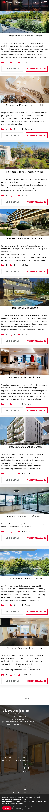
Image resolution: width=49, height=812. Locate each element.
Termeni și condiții (19, 793)
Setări (28, 808)
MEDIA (27, 764)
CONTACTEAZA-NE (36, 69)
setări (22, 804)
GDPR (24, 789)
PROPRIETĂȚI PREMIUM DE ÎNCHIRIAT (15, 761)
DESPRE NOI (24, 768)
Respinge (18, 808)
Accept (7, 808)
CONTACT (25, 771)
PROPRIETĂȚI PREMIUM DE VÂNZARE (15, 757)
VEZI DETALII (12, 69)
